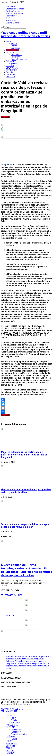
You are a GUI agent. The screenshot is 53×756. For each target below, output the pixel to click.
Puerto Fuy (15, 57)
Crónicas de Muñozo (15, 9)
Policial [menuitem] (14, 720)
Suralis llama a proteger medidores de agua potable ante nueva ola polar (25, 525)
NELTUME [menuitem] (10, 727)
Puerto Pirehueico (19, 59)
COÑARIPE (11, 61)
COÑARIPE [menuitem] (10, 736)
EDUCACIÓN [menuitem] (11, 743)
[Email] (26, 408)
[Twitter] (26, 404)
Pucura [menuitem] (14, 739)
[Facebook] (26, 400)
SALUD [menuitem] (9, 748)
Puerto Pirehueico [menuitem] (19, 734)
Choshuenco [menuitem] (16, 729)
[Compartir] (26, 412)
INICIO (9, 41)
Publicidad (11, 20)
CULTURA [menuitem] (10, 750)
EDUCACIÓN (12, 68)
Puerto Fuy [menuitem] (16, 732)
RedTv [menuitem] (13, 718)
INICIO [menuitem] (9, 715)
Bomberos (10, 6)
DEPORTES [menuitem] (10, 746)
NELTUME (10, 52)
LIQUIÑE (10, 66)
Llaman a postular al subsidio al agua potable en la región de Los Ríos (26, 490)
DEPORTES (11, 70)
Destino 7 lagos (12, 11)
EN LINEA (11, 595)
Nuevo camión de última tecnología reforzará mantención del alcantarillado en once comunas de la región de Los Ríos (26, 570)
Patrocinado (11, 16)
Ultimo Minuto (12, 23)
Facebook (10, 615)
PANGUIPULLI (12, 50)
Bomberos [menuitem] (15, 722)
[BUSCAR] (2, 27)
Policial (14, 46)
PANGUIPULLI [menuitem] (12, 725)
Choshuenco (16, 55)
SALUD (9, 72)
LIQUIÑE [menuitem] (10, 741)
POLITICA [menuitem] (10, 753)
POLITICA (10, 77)
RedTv (8, 18)
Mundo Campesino (14, 13)
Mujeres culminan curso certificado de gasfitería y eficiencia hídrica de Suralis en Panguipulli (24, 455)
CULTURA (10, 74)
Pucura (14, 63)
